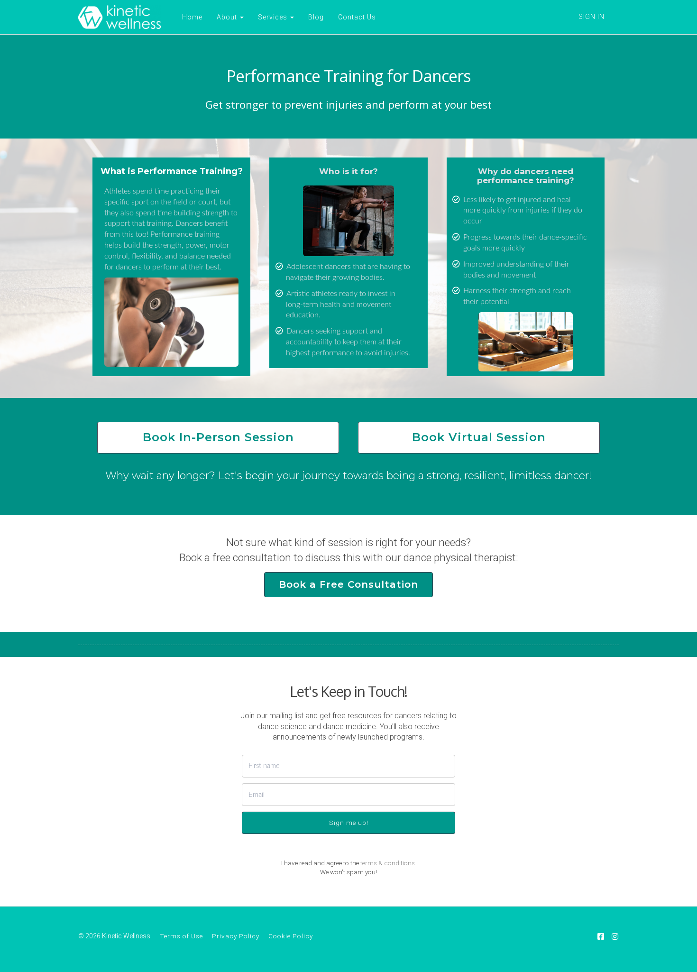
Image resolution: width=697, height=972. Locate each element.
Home (192, 17)
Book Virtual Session (479, 437)
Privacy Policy (235, 936)
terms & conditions (387, 863)
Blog (316, 17)
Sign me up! (348, 822)
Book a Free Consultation (348, 584)
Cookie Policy (290, 936)
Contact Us (357, 17)
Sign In (591, 16)
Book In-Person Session (218, 437)
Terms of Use (181, 936)
